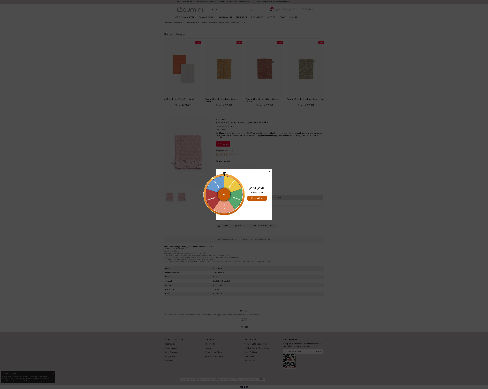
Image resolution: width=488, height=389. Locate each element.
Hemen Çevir (257, 198)
